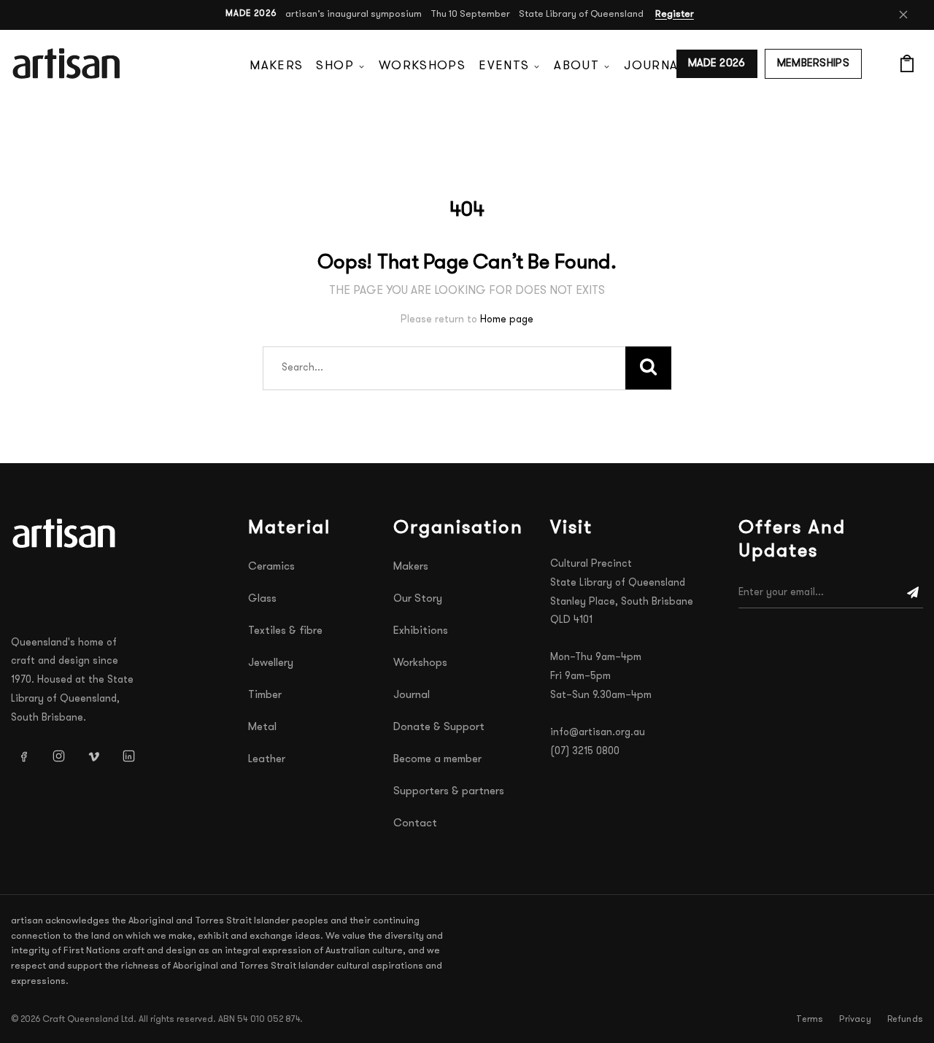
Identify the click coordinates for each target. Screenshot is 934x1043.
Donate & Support (439, 727)
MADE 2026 (717, 63)
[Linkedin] (128, 756)
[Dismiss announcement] (903, 14)
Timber (265, 695)
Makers (276, 66)
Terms (809, 1019)
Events (504, 66)
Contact (415, 823)
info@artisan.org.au (597, 732)
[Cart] (907, 63)
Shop (334, 66)
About (576, 66)
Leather (266, 759)
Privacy (855, 1019)
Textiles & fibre (285, 631)
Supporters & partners (448, 791)
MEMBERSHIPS (813, 63)
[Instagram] (58, 756)
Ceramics (271, 567)
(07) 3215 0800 (585, 751)
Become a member (437, 759)
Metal (262, 727)
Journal (654, 66)
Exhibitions (420, 631)
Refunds (905, 1019)
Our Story (417, 599)
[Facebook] (23, 756)
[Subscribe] (913, 593)
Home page (506, 319)
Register (674, 14)
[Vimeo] (93, 756)
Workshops (422, 66)
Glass (262, 599)
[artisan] (65, 533)
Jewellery (270, 663)
